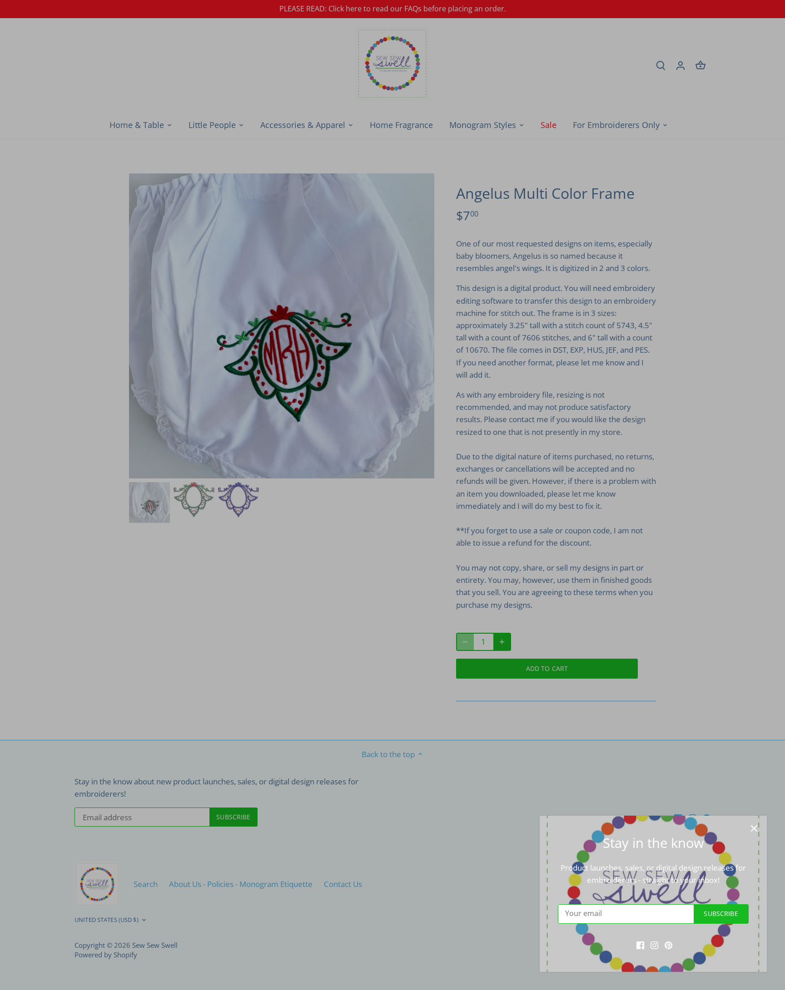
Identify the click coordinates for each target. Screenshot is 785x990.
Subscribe (721, 913)
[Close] (754, 828)
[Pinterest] (668, 944)
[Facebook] (640, 944)
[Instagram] (654, 944)
